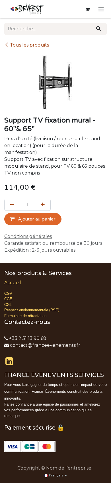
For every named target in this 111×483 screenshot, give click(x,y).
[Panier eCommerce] (87, 9)
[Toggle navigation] (101, 9)
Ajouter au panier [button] (36, 219)
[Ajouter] (43, 205)
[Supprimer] (12, 205)
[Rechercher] (98, 29)
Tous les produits (29, 45)
